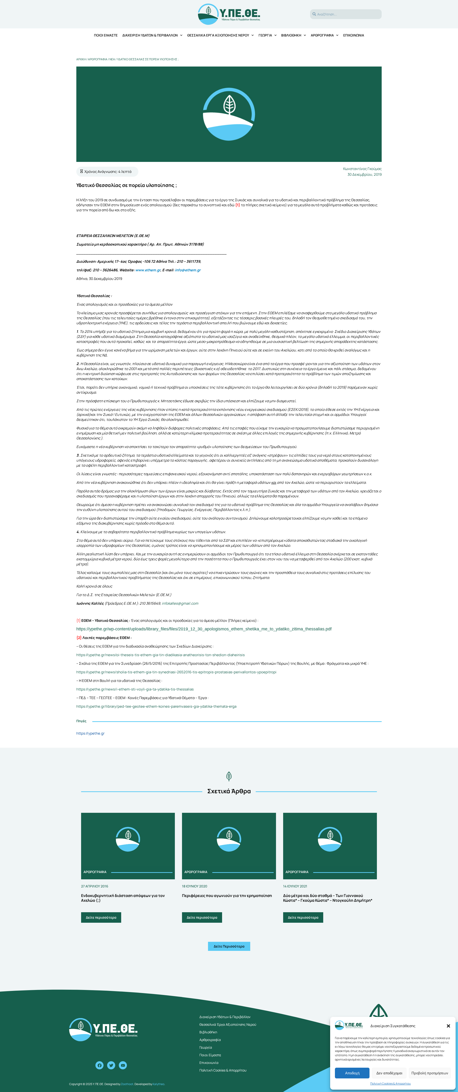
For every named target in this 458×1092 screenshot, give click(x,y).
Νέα (112, 59)
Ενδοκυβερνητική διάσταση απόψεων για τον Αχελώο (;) (123, 898)
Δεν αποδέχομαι (389, 1073)
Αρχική (81, 59)
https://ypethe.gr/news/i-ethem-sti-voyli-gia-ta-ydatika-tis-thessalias (135, 689)
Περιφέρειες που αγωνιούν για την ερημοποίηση (227, 895)
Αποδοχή (352, 1073)
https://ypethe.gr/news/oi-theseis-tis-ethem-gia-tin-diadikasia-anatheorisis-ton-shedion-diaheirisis (160, 654)
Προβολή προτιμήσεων (429, 1073)
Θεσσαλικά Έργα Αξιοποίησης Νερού (218, 35)
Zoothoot (127, 1084)
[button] (448, 1026)
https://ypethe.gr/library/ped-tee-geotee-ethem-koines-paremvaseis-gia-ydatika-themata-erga (156, 706)
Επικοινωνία (353, 35)
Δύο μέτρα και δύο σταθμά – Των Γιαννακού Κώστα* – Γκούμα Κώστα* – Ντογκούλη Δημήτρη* (327, 898)
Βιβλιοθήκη (291, 35)
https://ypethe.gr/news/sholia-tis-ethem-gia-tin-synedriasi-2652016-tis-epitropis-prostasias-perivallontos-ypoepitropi (176, 672)
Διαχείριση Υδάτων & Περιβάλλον (150, 35)
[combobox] (346, 14)
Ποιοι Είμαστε (210, 1055)
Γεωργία (265, 35)
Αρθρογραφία (322, 35)
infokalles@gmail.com (180, 603)
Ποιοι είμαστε (106, 35)
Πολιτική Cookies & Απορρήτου (390, 1084)
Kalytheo (158, 1084)
